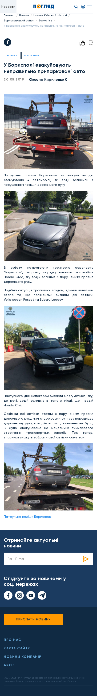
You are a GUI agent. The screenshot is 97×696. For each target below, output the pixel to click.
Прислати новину (33, 619)
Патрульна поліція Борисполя (28, 516)
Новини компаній (23, 657)
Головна (9, 15)
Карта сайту (17, 648)
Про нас (12, 640)
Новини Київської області (50, 15)
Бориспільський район (19, 20)
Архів (9, 665)
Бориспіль (45, 20)
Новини (24, 15)
